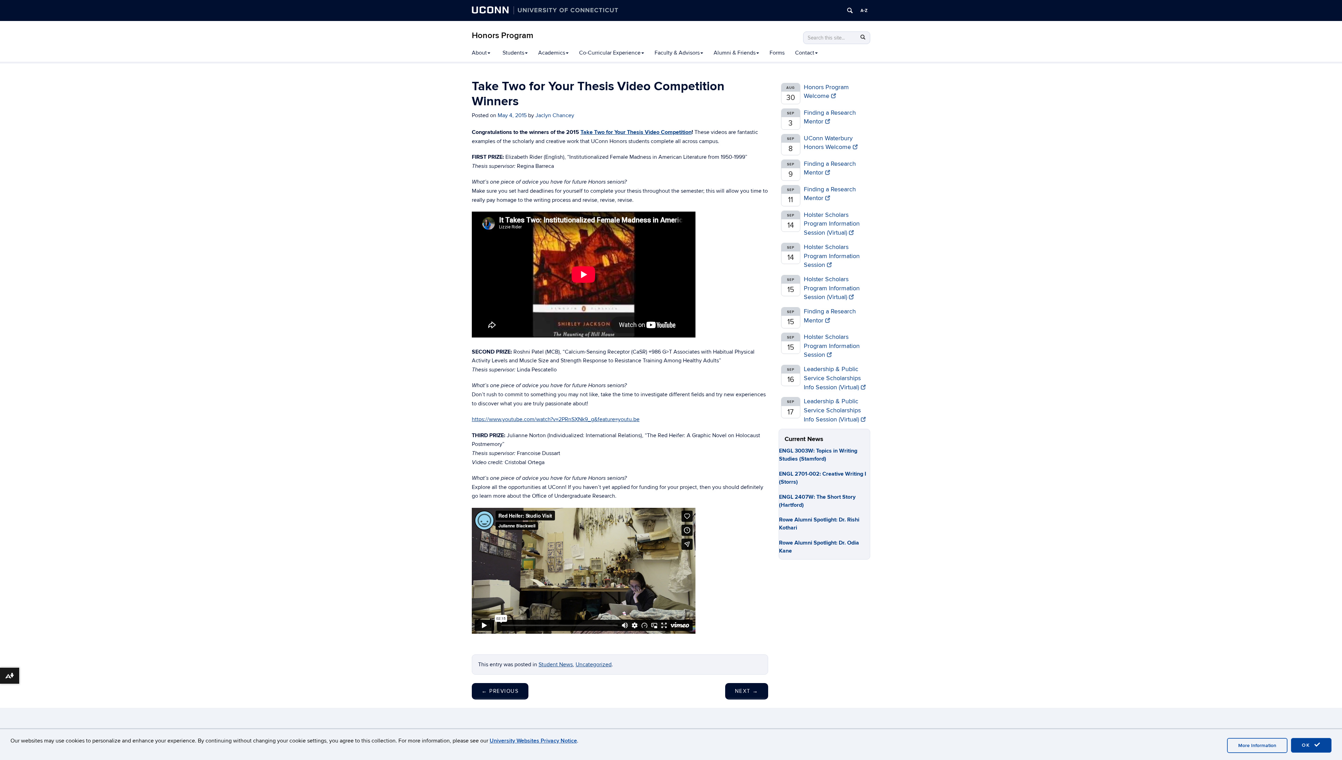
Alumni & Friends (735, 52)
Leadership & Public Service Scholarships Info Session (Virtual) (832, 378)
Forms (777, 52)
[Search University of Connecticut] (850, 10)
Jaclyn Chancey (554, 115)
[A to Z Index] (864, 10)
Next (746, 691)
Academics (551, 52)
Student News (556, 664)
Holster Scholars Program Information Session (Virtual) (832, 223)
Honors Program (502, 35)
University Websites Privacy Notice (533, 740)
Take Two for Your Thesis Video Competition (636, 132)
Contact (804, 52)
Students (513, 52)
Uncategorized (594, 664)
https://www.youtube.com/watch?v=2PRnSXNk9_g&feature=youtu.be (556, 419)
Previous (500, 691)
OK (1307, 745)
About (479, 52)
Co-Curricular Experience (610, 52)
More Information (1257, 745)
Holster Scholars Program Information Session (832, 256)
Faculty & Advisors (677, 52)
